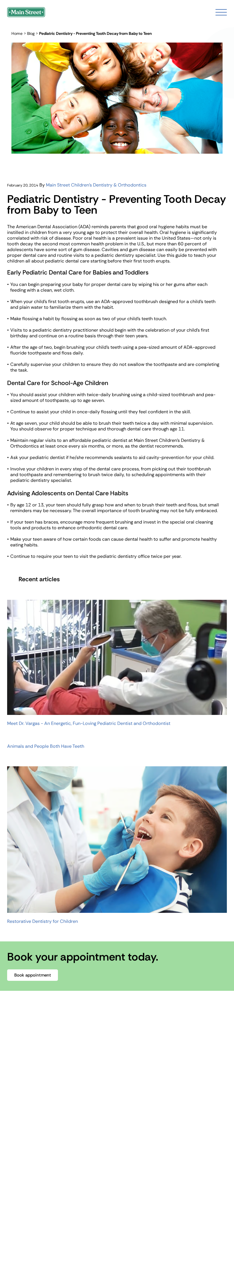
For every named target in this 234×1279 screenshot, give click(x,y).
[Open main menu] (221, 12)
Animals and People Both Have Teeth (45, 746)
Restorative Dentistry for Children (42, 921)
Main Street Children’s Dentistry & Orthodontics (96, 185)
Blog (31, 33)
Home (17, 33)
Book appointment (32, 975)
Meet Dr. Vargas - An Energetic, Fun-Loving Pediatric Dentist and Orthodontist (88, 723)
